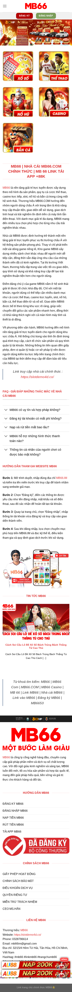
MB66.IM (61, 477)
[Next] (69, 633)
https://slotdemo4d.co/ (37, 377)
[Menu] (5, 6)
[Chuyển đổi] (6, 410)
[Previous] (3, 633)
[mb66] (36, 6)
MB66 (6, 187)
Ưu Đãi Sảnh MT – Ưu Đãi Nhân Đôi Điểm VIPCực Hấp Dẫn (36, 646)
